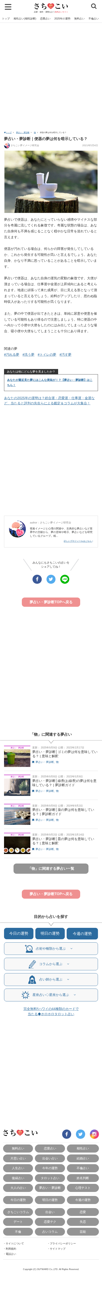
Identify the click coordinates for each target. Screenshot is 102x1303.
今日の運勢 (18, 933)
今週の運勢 (82, 933)
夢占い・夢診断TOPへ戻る (51, 602)
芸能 (83, 1231)
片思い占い (18, 1158)
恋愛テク (50, 1222)
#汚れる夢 (11, 354)
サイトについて (15, 1243)
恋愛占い (45, 18)
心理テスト (83, 1188)
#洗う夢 (28, 354)
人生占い (18, 1168)
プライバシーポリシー (63, 1243)
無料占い (79, 18)
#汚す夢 (65, 354)
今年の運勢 (50, 1168)
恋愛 (83, 1212)
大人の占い (18, 1188)
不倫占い (93, 18)
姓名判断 (83, 1178)
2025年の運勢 (62, 18)
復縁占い (18, 1178)
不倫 (18, 1231)
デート (18, 1222)
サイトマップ (57, 1248)
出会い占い (50, 1158)
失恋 (83, 1222)
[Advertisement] (51, 76)
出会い (50, 1212)
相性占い (83, 1148)
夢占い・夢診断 (22, 132)
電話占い (11, 1253)
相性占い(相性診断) (25, 18)
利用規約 (11, 1248)
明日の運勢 (50, 933)
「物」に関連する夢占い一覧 (51, 868)
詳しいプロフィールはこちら (78, 541)
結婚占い (83, 1158)
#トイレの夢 (47, 354)
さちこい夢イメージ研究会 (25, 145)
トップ (6, 18)
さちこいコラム (18, 1212)
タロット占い (50, 1178)
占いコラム (50, 1231)
